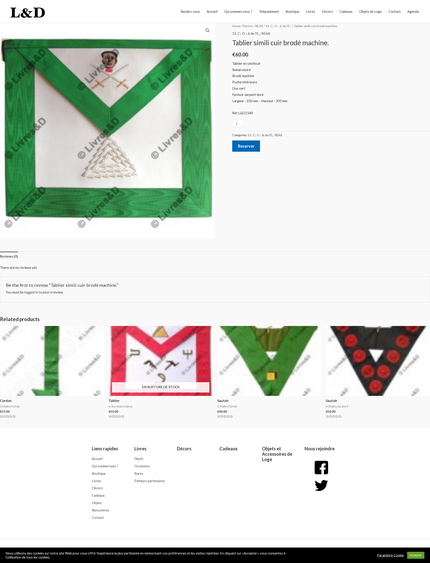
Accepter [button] (416, 555)
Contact (395, 11)
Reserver (246, 146)
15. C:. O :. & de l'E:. (278, 26)
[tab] (9, 256)
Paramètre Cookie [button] (390, 555)
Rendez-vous (190, 11)
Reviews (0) (9, 256)
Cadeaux (346, 11)
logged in (31, 292)
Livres (310, 11)
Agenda (413, 11)
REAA (259, 26)
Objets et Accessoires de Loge (277, 454)
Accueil (212, 11)
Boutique (292, 11)
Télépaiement (269, 11)
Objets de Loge (370, 11)
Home (236, 26)
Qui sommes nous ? (238, 11)
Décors (327, 11)
